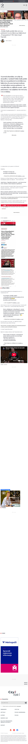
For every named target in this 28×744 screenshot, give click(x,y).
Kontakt (3, 725)
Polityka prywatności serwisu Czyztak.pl (6, 722)
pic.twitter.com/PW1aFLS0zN (9, 300)
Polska (3, 11)
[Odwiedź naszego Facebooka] (17, 730)
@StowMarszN (16, 309)
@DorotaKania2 (10, 313)
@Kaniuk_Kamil (12, 295)
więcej (25, 682)
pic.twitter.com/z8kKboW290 (9, 173)
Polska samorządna (20, 712)
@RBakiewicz (9, 309)
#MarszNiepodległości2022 (9, 338)
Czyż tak (17, 709)
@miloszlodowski (7, 315)
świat (3, 633)
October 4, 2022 (21, 176)
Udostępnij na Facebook (5, 489)
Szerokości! (4, 709)
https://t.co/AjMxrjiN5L (8, 316)
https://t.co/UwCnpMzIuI (17, 128)
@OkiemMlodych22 (7, 297)
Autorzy (3, 715)
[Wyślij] (25, 703)
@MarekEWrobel (15, 315)
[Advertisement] (14, 60)
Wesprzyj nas (4, 718)
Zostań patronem (22, 1)
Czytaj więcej (19, 706)
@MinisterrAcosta (19, 124)
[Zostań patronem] (10, 730)
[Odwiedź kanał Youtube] (14, 730)
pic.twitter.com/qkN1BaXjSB (9, 340)
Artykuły (3, 712)
